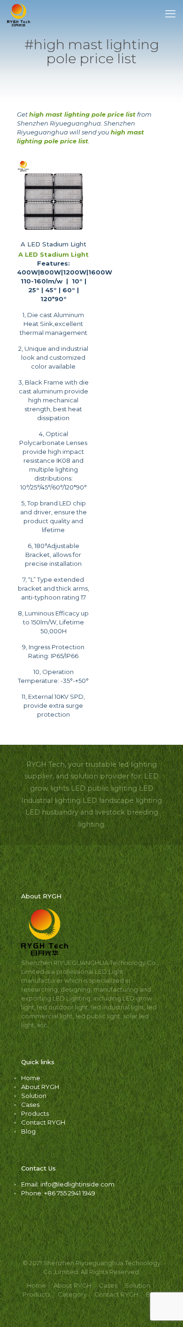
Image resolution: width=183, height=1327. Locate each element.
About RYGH (40, 1086)
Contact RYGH (43, 1122)
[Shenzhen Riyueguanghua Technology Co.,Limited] (18, 14)
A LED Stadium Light (53, 244)
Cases (30, 1104)
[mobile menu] (170, 14)
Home (30, 1078)
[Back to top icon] (164, 1308)
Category (72, 1294)
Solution (33, 1095)
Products (35, 1113)
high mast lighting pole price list (82, 114)
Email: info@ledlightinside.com (67, 1184)
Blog (28, 1131)
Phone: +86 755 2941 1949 (58, 1193)
